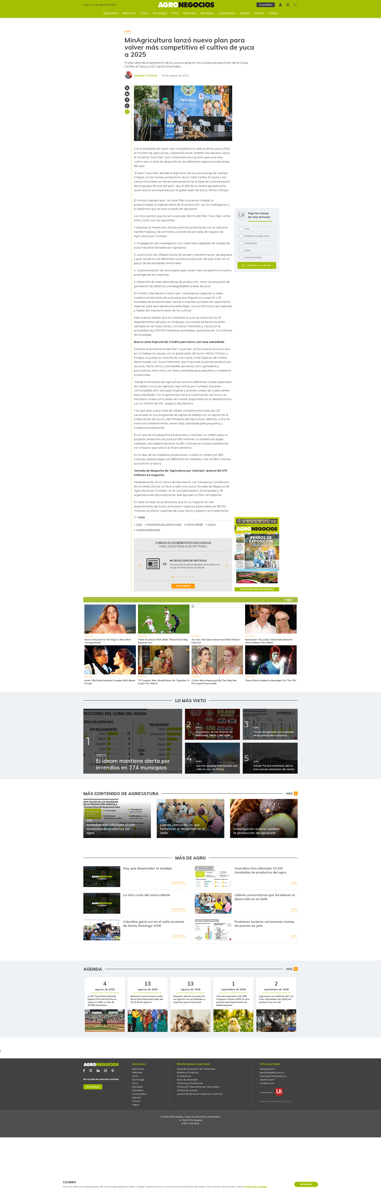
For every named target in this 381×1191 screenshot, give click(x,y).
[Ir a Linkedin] (98, 1070)
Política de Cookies (187, 1090)
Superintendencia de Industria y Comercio (199, 1094)
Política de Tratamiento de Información (198, 1087)
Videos (273, 13)
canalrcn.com (267, 1079)
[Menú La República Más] (288, 4)
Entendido (306, 1184)
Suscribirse (92, 1086)
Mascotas (129, 13)
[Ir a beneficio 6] (189, 577)
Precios (259, 13)
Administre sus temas (258, 265)
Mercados (189, 13)
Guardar (127, 111)
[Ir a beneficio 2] (176, 577)
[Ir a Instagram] (105, 1070)
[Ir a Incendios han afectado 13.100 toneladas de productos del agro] (213, 876)
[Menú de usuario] (280, 4)
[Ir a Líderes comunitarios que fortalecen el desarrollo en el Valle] (213, 903)
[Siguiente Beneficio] (226, 565)
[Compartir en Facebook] (127, 99)
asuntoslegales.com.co (272, 1072)
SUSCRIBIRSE (183, 586)
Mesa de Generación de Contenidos (196, 1069)
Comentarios (226, 13)
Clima (144, 13)
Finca (175, 13)
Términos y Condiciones (190, 1083)
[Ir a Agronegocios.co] (101, 1064)
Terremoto (178, 882)
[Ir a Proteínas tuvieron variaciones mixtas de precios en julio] (213, 930)
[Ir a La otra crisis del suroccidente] (101, 903)
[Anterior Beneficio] (139, 565)
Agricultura (110, 13)
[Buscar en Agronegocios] (295, 4)
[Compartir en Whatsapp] (127, 105)
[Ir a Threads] (112, 1070)
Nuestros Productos (188, 1072)
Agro (294, 882)
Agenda (245, 13)
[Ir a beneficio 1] (172, 577)
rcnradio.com (267, 1083)
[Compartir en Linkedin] (127, 93)
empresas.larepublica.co (273, 1076)
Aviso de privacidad (187, 1079)
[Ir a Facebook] (84, 1070)
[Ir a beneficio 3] (179, 577)
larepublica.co (267, 1069)
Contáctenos (184, 1076)
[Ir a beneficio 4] (183, 577)
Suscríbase (265, 4)
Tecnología (159, 13)
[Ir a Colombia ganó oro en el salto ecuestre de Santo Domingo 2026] (101, 930)
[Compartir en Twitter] (127, 88)
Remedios (207, 13)
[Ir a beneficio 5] (186, 577)
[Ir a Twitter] (90, 1070)
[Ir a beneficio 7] (193, 577)
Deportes (179, 936)
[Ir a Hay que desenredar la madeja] (101, 876)
